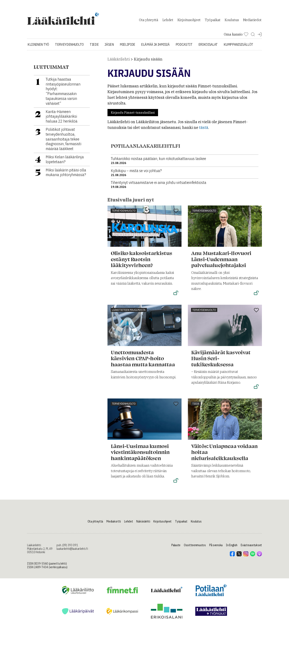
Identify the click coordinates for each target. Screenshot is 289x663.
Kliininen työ (38, 44)
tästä (203, 127)
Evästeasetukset (251, 545)
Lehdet (167, 20)
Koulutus (232, 20)
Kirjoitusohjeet (189, 20)
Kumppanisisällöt (238, 44)
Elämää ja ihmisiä (155, 44)
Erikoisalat (208, 44)
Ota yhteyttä (148, 20)
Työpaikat (212, 20)
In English (231, 545)
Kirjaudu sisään (148, 59)
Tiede (94, 44)
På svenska (216, 545)
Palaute (175, 545)
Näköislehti (143, 521)
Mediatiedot (252, 20)
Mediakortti (113, 521)
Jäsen (109, 44)
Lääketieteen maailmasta (129, 310)
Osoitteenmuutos (195, 545)
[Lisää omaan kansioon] (175, 211)
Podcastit (184, 44)
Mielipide (127, 44)
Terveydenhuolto (69, 44)
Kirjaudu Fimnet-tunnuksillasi (133, 112)
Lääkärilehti (118, 59)
